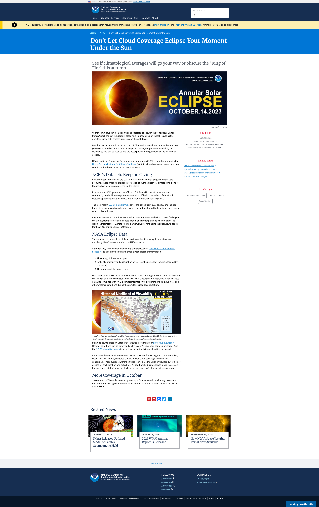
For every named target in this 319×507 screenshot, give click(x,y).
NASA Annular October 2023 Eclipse (199, 165)
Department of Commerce (196, 498)
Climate (212, 195)
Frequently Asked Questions (188, 24)
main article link (162, 24)
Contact (146, 17)
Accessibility (166, 498)
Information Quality (151, 498)
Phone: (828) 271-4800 (206, 482)
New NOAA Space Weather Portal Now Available (208, 440)
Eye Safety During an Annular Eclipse (199, 169)
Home (95, 17)
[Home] (110, 477)
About (155, 17)
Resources (127, 17)
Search (194, 15)
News (136, 17)
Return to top (156, 463)
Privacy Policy (111, 498)
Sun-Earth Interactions (196, 195)
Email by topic (203, 479)
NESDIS (220, 498)
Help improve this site (301, 504)
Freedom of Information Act (130, 498)
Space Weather (205, 201)
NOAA (211, 498)
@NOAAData (166, 482)
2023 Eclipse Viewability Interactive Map (201, 173)
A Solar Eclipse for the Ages (195, 176)
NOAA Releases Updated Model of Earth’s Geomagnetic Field (109, 442)
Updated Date (198, 141)
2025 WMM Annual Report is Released (155, 440)
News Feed (165, 489)
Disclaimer (179, 498)
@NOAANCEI (166, 479)
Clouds (221, 195)
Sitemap (99, 498)
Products (104, 17)
